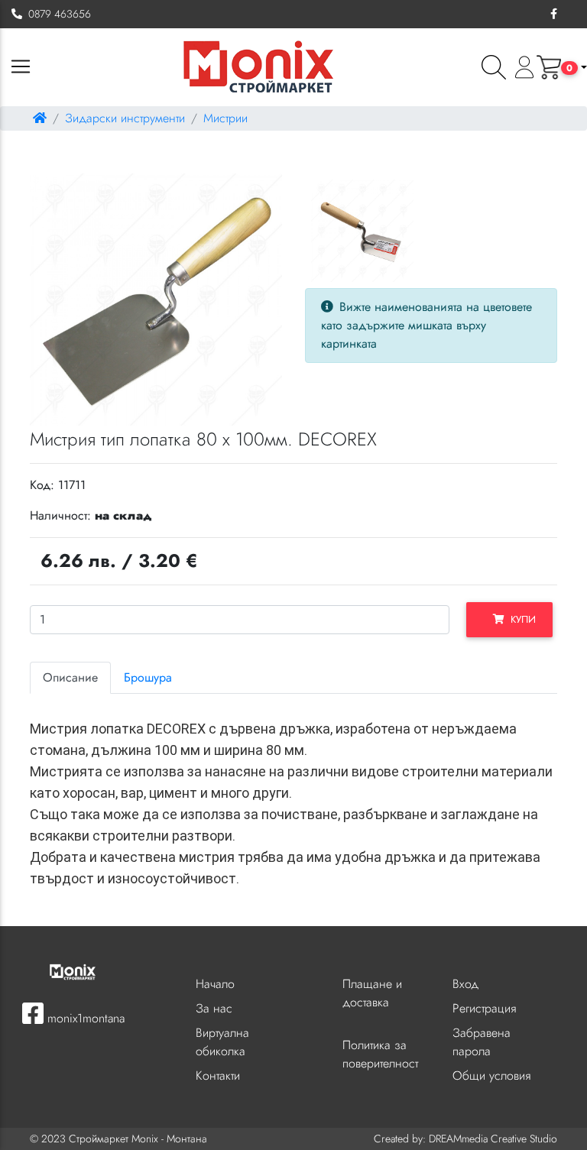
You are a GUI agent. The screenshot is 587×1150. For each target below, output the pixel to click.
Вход (465, 984)
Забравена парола (481, 1042)
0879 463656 (56, 13)
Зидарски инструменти (125, 118)
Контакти (218, 1075)
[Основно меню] (20, 67)
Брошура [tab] (148, 677)
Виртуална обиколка (222, 1042)
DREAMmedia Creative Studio (493, 1138)
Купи (520, 619)
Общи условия (491, 1075)
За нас (214, 1008)
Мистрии (225, 118)
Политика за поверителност (380, 1054)
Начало (215, 984)
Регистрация (484, 1008)
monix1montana (84, 1018)
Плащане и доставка (372, 993)
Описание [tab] (70, 677)
